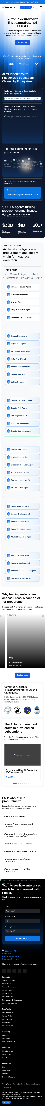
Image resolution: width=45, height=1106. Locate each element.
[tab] (14, 783)
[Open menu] (40, 7)
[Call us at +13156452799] (35, 7)
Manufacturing (7, 1051)
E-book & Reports (8, 1077)
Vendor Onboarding (9, 987)
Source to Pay (7, 993)
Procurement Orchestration (12, 1000)
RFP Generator (7, 1026)
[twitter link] (9, 971)
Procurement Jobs (8, 1013)
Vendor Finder (7, 1016)
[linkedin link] (14, 971)
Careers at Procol (8, 1042)
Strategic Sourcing (9, 980)
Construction (6, 1054)
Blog (3, 1067)
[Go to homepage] (8, 7)
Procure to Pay (7, 997)
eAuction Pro (6, 983)
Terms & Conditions (19, 1084)
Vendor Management (9, 1003)
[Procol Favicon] (11, 955)
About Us (5, 1035)
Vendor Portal (7, 990)
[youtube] (19, 971)
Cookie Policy (6, 1087)
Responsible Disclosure (33, 1084)
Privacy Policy (6, 1084)
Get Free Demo (26, 7)
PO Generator (7, 1019)
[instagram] (25, 971)
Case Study (6, 1070)
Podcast (5, 1074)
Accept (6, 1102)
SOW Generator (7, 1022)
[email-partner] (4, 971)
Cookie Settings (23, 1098)
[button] (22, 816)
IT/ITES (4, 1058)
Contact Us (6, 1038)
